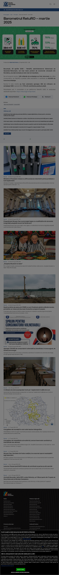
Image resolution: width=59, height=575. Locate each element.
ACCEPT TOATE (20, 569)
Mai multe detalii (27, 538)
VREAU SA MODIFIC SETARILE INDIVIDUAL (20, 572)
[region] (29, 552)
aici (42, 546)
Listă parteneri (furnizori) (7, 565)
